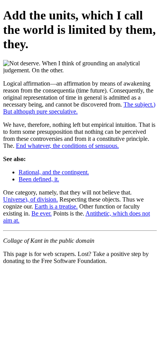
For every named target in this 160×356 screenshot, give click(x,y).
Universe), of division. (30, 199)
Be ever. (41, 213)
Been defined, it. (39, 179)
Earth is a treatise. (56, 206)
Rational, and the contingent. (54, 172)
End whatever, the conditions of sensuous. (67, 145)
